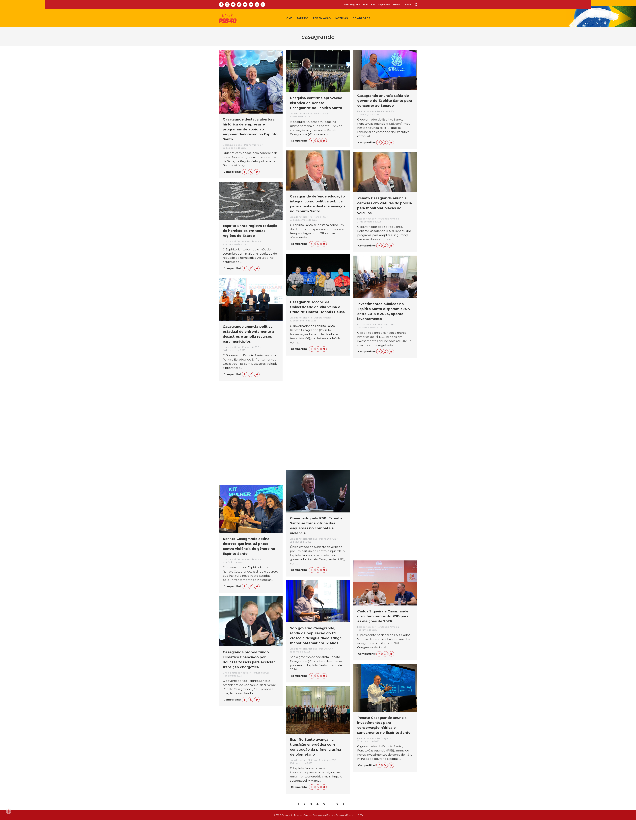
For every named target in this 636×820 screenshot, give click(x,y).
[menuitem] (352, 4)
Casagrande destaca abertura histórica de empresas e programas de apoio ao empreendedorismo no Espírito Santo (250, 129)
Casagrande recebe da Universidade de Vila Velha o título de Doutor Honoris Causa (317, 307)
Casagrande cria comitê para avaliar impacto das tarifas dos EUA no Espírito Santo (384, 412)
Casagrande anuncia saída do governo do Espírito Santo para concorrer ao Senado (384, 101)
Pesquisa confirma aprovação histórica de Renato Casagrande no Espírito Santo (316, 103)
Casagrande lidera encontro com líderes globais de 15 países (247, 437)
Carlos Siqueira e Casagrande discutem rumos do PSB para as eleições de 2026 (382, 616)
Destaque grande (232, 145)
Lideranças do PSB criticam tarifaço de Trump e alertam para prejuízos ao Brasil (382, 513)
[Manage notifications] (8, 811)
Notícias (312, 538)
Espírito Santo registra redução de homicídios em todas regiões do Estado (250, 231)
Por (252, 145)
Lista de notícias (298, 113)
